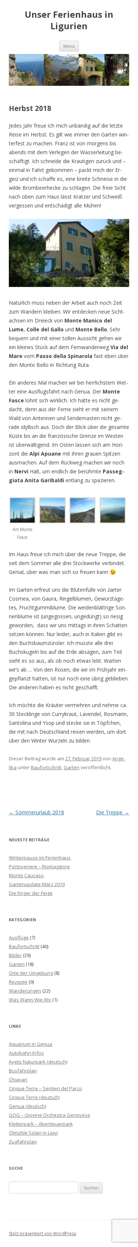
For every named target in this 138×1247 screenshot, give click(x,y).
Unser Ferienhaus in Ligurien (69, 20)
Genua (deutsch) (27, 1106)
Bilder (15, 955)
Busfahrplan (23, 1070)
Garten (71, 767)
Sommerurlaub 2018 (36, 812)
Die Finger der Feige (31, 893)
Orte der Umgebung (31, 973)
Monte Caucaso (26, 875)
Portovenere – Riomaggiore (39, 866)
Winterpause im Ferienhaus (40, 857)
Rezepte (18, 982)
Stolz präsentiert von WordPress (42, 1233)
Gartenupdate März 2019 (37, 884)
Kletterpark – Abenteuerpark (41, 1124)
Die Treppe (112, 812)
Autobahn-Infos (26, 1053)
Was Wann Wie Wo (30, 999)
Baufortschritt (46, 767)
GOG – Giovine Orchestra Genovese (49, 1115)
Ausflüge (19, 937)
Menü (69, 46)
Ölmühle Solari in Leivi (33, 1132)
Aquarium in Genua (30, 1044)
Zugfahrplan (23, 1141)
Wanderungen (25, 990)
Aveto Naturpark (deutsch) (38, 1061)
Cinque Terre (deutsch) (34, 1097)
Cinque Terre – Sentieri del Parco (45, 1088)
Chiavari (18, 1079)
